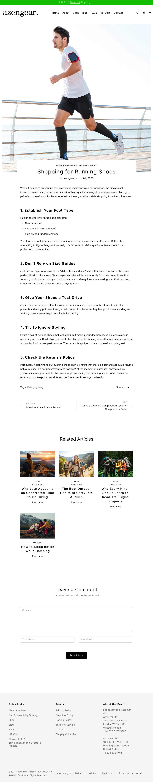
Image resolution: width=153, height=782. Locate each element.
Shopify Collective (66, 734)
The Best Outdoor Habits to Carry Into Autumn (76, 493)
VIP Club (105, 12)
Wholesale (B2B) (18, 739)
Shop (76, 12)
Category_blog (35, 387)
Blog (84, 12)
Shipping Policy (64, 715)
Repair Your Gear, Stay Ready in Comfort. (76, 165)
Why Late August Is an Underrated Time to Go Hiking (37, 493)
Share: (120, 387)
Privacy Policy (64, 710)
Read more (37, 502)
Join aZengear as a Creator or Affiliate (25, 744)
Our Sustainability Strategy (24, 715)
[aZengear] (20, 13)
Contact (118, 12)
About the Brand (18, 710)
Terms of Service (65, 724)
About (65, 12)
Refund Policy (63, 720)
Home (55, 12)
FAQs (94, 12)
